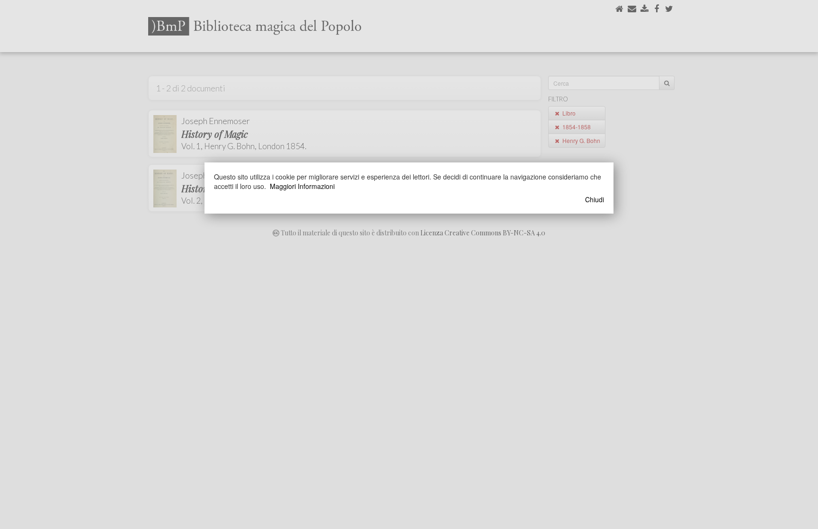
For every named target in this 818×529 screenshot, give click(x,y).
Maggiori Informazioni (302, 186)
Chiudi (594, 199)
